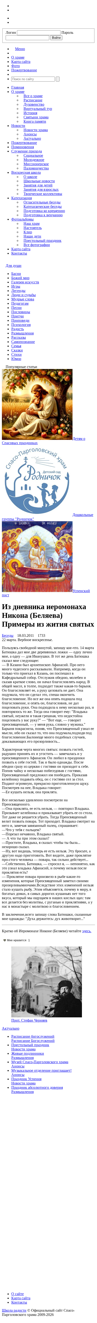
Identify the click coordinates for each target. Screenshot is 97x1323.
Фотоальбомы (22, 219)
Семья (16, 346)
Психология (21, 325)
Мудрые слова (22, 299)
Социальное (33, 155)
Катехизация (21, 198)
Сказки (17, 350)
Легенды (18, 291)
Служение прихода (26, 151)
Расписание (33, 100)
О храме (17, 92)
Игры (15, 286)
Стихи (16, 354)
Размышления (22, 333)
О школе (30, 177)
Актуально (32, 138)
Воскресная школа (26, 172)
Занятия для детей (38, 185)
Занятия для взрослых (41, 189)
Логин (11, 32)
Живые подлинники (27, 1053)
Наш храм (32, 223)
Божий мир (20, 278)
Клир (28, 232)
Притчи (17, 316)
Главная (17, 87)
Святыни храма (36, 117)
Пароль (67, 32)
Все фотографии (37, 245)
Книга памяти (35, 121)
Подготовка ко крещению (44, 211)
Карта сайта (20, 249)
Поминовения (22, 147)
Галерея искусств (25, 282)
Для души (13, 266)
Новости (18, 126)
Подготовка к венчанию (43, 215)
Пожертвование (24, 143)
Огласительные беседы (42, 202)
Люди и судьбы (23, 295)
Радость (17, 329)
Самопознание (23, 342)
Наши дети (32, 236)
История (30, 113)
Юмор (16, 359)
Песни (16, 308)
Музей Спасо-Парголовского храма (39, 1062)
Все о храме (33, 96)
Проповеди (20, 320)
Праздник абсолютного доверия (37, 1087)
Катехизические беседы (43, 206)
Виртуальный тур (38, 109)
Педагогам (19, 303)
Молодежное (34, 160)
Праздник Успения (26, 1079)
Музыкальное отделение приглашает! (41, 1070)
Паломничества (36, 168)
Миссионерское (36, 164)
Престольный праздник (42, 241)
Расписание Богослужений (33, 1041)
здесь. (86, 931)
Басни (16, 274)
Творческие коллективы (43, 194)
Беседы (7, 635)
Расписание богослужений (32, 1036)
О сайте (17, 1294)
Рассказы (18, 337)
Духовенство (34, 104)
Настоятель (33, 228)
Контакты (19, 253)
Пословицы (20, 312)
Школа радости (14, 1310)
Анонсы (30, 134)
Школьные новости (39, 181)
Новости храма (36, 130)
